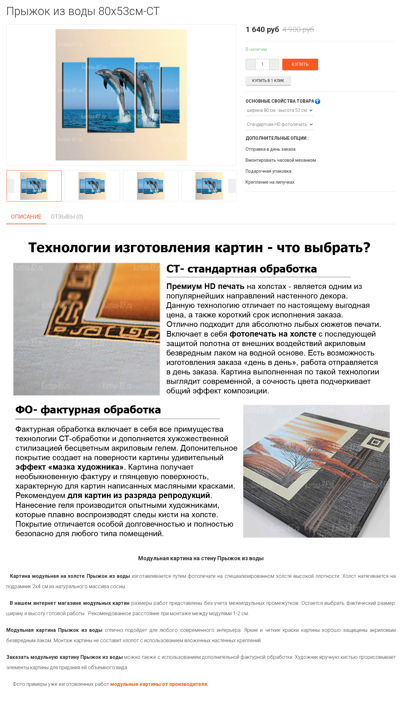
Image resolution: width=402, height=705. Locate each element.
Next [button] (232, 186)
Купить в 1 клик (268, 81)
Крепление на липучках (270, 182)
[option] (34, 186)
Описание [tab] (26, 216)
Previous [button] (10, 186)
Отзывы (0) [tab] (67, 216)
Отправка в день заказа (271, 149)
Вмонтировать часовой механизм (281, 160)
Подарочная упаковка (268, 171)
